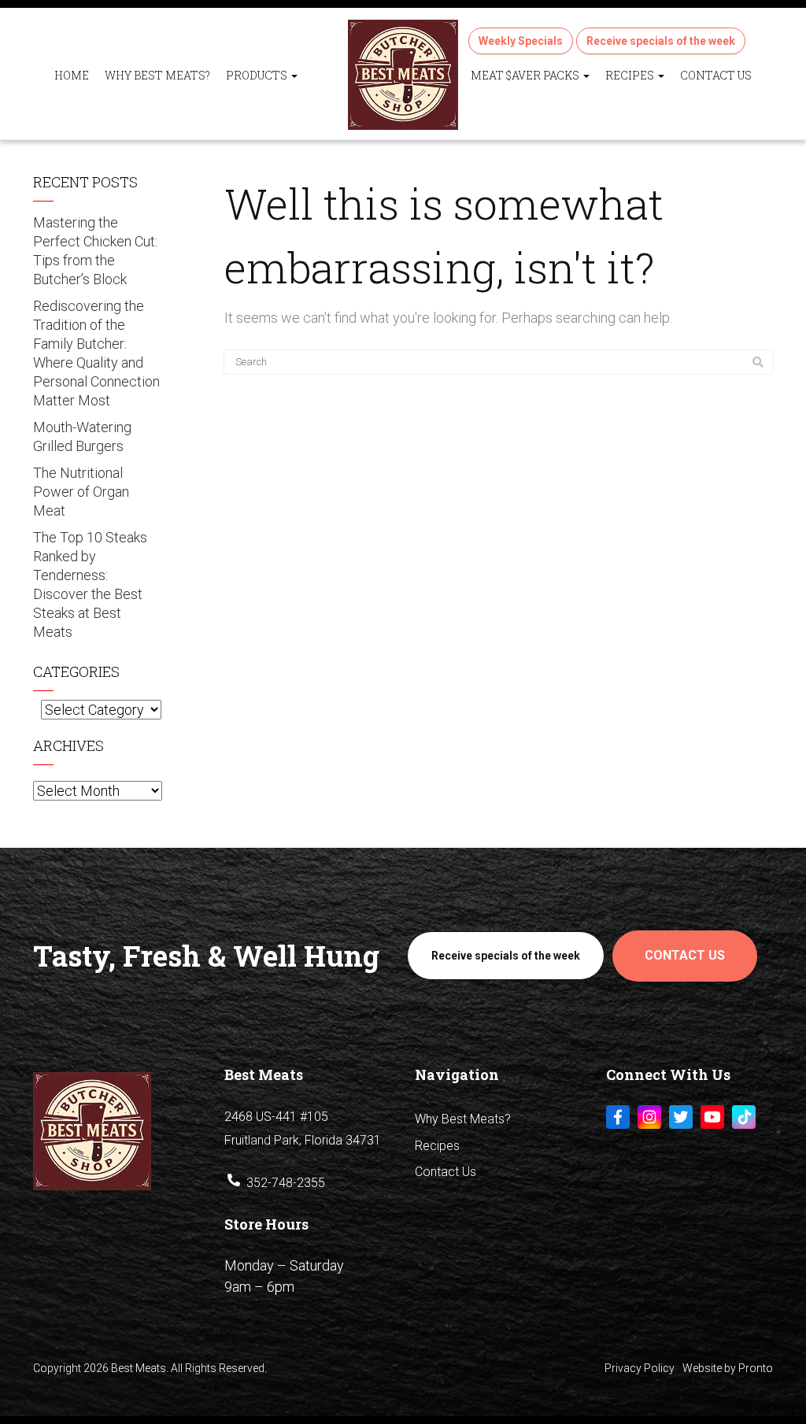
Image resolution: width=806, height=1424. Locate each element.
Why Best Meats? (157, 75)
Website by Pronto (727, 1368)
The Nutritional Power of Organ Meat (81, 491)
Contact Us (716, 75)
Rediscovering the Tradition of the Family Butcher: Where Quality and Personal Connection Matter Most (96, 353)
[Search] (758, 362)
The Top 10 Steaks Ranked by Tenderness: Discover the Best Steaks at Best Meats (90, 584)
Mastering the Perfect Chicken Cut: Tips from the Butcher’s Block (95, 250)
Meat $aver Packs (526, 75)
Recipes (630, 75)
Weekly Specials (521, 41)
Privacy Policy (639, 1368)
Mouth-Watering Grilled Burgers (82, 436)
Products (258, 75)
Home (71, 75)
